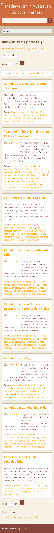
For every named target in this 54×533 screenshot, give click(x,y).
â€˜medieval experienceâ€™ (22, 112)
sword (39, 118)
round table (30, 184)
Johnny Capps (10, 234)
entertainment (10, 172)
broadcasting (10, 228)
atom (4, 517)
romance (44, 237)
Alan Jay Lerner (16, 166)
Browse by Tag (23, 48)
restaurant (32, 291)
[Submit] (49, 20)
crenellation (33, 288)
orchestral (18, 181)
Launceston (9, 118)
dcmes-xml (12, 517)
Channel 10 (30, 228)
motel (13, 291)
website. (30, 121)
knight (34, 175)
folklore (26, 231)
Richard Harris (18, 184)
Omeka (24, 528)
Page (4, 64)
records (7, 184)
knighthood (43, 175)
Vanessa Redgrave (28, 187)
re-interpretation (31, 237)
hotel (42, 288)
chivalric (26, 169)
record (42, 181)
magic (20, 234)
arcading (41, 282)
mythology (18, 237)
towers (23, 294)
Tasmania (21, 121)
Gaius (33, 231)
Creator (23, 73)
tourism (16, 294)
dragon (39, 228)
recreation (21, 291)
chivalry (34, 169)
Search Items (38, 48)
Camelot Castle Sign (18, 358)
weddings (40, 294)
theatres (15, 187)
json (20, 517)
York (40, 187)
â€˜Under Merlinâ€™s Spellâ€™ (26, 197)
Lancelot (8, 178)
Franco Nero (28, 172)
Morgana (8, 237)
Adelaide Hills (31, 282)
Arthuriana (8, 169)
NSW (43, 178)
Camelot (17, 115)
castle (17, 288)
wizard (35, 240)
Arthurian (35, 166)
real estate (20, 492)
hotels (7, 291)
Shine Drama (10, 240)
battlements (32, 285)
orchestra (8, 181)
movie (15, 178)
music (21, 178)
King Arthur (42, 115)
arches (7, 285)
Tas (14, 121)
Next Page (22, 63)
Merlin (18, 118)
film (20, 172)
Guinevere (39, 172)
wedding (31, 294)
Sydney (40, 184)
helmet (32, 115)
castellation (9, 288)
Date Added (34, 73)
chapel (24, 288)
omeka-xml (28, 517)
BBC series (40, 225)
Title (15, 73)
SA (39, 291)
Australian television (25, 225)
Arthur (27, 166)
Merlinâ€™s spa (29, 118)
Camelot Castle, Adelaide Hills (25, 407)
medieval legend (31, 234)
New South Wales (32, 178)
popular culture (31, 181)
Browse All (8, 48)
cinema (42, 169)
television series (24, 240)
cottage (25, 115)
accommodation (17, 282)
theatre (7, 187)
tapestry (8, 121)
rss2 (36, 517)
